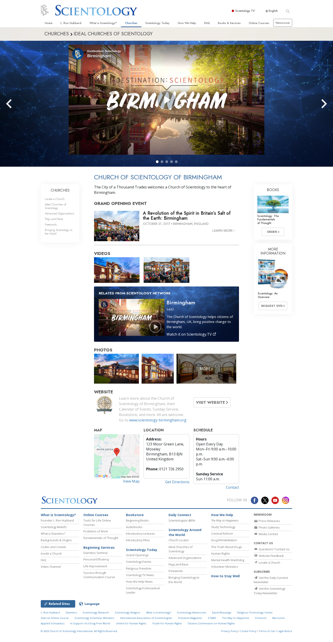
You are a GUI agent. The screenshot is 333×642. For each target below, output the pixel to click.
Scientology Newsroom (191, 612)
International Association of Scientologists (146, 618)
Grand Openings (137, 555)
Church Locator (179, 540)
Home (48, 23)
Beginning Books (137, 520)
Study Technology (223, 527)
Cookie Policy (248, 631)
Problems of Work (95, 531)
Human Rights (220, 553)
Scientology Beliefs (54, 527)
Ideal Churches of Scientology (55, 206)
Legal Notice (284, 631)
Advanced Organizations (59, 213)
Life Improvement (95, 566)
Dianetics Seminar (95, 553)
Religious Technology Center (255, 612)
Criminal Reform (222, 533)
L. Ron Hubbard (70, 23)
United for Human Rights (131, 623)
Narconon (278, 618)
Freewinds (51, 224)
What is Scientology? (103, 23)
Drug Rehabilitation (224, 540)
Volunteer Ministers (224, 567)
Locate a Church (55, 199)
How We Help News (139, 581)
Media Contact (268, 534)
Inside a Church (51, 553)
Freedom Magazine (190, 618)
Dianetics (71, 612)
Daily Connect (180, 515)
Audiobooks (134, 527)
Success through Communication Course (99, 575)
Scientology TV (245, 11)
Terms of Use (267, 631)
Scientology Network (96, 612)
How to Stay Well (225, 576)
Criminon (260, 618)
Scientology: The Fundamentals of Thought (268, 219)
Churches (131, 23)
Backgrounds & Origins (56, 540)
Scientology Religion (127, 612)
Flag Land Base (54, 219)
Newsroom (283, 23)
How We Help (187, 23)
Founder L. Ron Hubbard (57, 520)
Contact (232, 487)
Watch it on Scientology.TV (189, 334)
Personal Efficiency (96, 559)
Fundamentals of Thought (100, 538)
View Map (131, 481)
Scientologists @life (182, 520)
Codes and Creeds (53, 547)
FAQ (207, 23)
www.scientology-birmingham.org (157, 420)
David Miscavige (221, 612)
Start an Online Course (55, 618)
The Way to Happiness (235, 618)
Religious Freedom (138, 568)
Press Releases (269, 521)
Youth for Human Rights (167, 623)
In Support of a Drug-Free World (90, 623)
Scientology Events (138, 562)
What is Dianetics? (53, 533)
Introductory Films (138, 540)
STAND (212, 618)
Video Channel (51, 567)
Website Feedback (271, 556)
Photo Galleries (269, 527)
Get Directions (177, 481)
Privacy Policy (229, 631)
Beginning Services (99, 547)
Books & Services (229, 23)
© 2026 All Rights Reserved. (79, 631)
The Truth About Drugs (226, 547)
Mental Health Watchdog (227, 560)
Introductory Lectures (140, 533)
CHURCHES (60, 190)
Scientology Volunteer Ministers (94, 618)
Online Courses (259, 23)
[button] (157, 161)
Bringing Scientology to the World (58, 232)
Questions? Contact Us (274, 549)
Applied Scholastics (52, 623)
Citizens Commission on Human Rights (211, 623)
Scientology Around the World (185, 532)
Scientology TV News (140, 575)
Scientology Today (157, 23)
